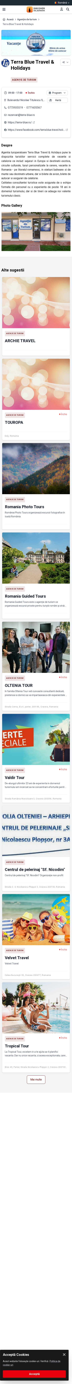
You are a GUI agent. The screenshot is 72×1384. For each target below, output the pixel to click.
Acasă (10, 19)
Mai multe (36, 1079)
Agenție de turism (27, 19)
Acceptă (34, 1374)
